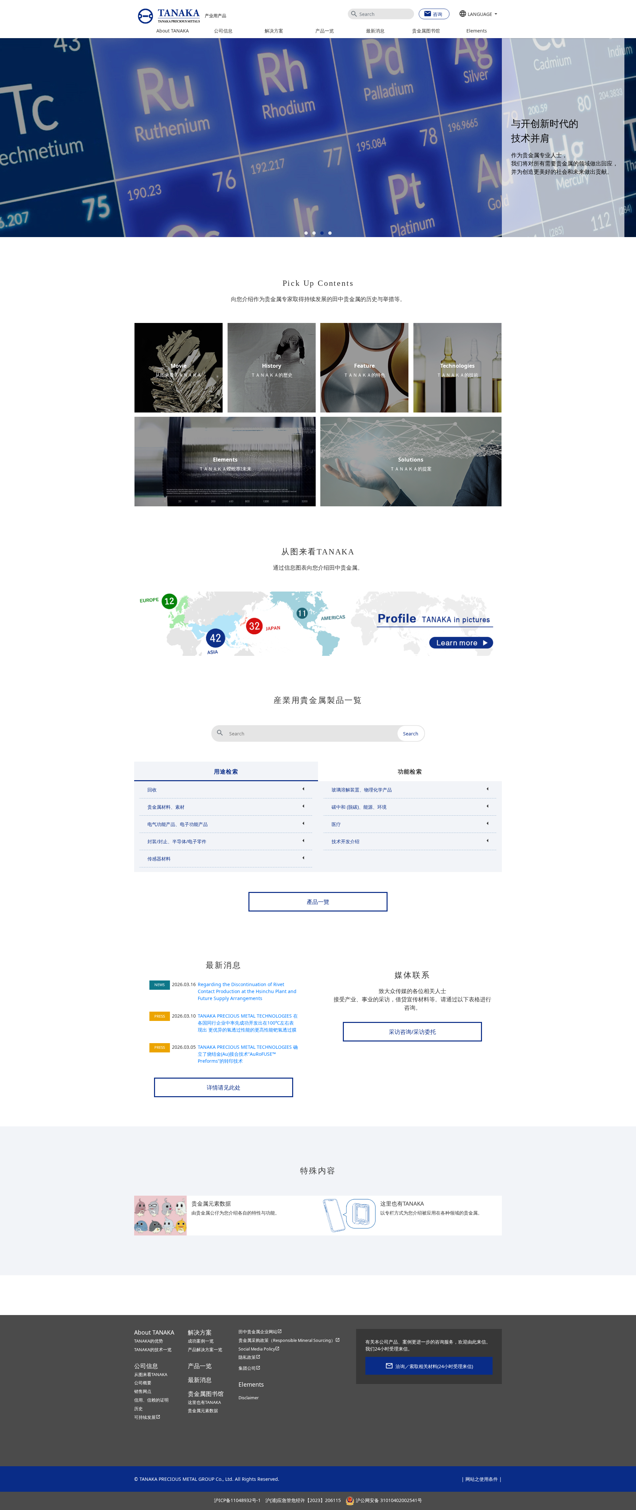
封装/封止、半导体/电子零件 (176, 841)
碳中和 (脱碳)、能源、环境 (359, 807)
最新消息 (375, 31)
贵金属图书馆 (426, 31)
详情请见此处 (223, 1087)
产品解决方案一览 (205, 1350)
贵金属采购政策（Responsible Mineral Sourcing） (289, 1340)
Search (410, 733)
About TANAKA (172, 31)
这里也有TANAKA (204, 1402)
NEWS (159, 984)
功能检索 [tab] (410, 771)
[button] (478, 14)
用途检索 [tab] (226, 771)
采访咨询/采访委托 (412, 1032)
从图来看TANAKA (150, 1374)
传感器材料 (159, 858)
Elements (476, 31)
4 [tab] (331, 233)
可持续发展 (147, 1417)
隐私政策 (249, 1357)
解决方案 (274, 31)
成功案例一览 (201, 1341)
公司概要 (142, 1383)
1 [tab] (307, 233)
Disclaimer (248, 1398)
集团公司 (249, 1368)
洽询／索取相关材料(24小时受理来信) (434, 1366)
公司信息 (223, 31)
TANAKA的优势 (148, 1341)
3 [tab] (323, 233)
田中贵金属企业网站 (260, 1332)
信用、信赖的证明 (151, 1400)
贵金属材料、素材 (166, 807)
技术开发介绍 (345, 841)
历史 (138, 1409)
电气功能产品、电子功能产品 (177, 824)
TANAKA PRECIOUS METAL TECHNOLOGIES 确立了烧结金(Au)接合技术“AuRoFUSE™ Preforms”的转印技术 (248, 1054)
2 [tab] (315, 233)
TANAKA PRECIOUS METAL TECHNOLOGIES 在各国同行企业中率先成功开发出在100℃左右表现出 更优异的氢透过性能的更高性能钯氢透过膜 (248, 1023)
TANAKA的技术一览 (153, 1350)
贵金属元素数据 (203, 1411)
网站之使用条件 (481, 1479)
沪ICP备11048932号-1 (237, 1500)
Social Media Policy (259, 1349)
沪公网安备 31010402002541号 (388, 1500)
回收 (152, 789)
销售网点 (142, 1391)
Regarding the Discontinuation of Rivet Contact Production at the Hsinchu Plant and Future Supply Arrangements (247, 991)
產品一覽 (318, 902)
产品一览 (324, 31)
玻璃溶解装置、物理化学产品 (362, 789)
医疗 (336, 824)
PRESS (159, 1016)
